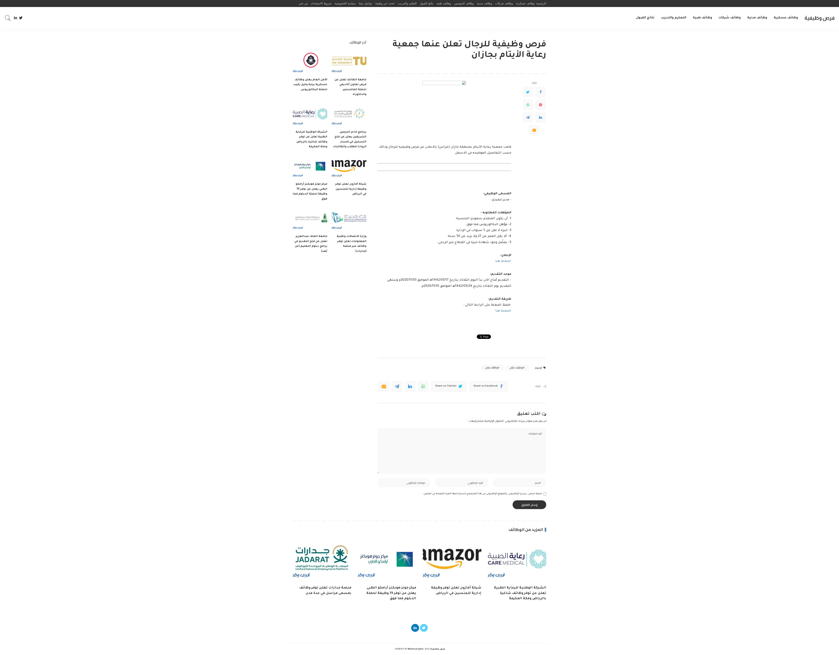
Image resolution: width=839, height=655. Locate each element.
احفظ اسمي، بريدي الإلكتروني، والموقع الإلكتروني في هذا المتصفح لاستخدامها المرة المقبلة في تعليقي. (482, 493)
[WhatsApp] (528, 105)
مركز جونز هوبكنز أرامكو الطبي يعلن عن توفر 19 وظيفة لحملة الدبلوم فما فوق (391, 593)
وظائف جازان (491, 367)
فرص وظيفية (819, 18)
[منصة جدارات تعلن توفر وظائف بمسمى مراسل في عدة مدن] (322, 560)
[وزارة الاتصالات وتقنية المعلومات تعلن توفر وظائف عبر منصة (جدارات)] (349, 219)
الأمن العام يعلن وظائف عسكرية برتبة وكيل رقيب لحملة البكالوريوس (310, 84)
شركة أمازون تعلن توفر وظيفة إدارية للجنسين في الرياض (350, 189)
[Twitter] (21, 18)
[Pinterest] (540, 105)
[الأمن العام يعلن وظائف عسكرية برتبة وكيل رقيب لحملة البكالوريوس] (310, 62)
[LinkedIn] (15, 18)
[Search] (7, 18)
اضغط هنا (503, 261)
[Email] (534, 130)
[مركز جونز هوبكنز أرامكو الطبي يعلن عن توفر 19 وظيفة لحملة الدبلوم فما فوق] (310, 167)
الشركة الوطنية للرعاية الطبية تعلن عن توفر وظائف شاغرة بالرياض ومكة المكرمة (520, 593)
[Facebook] (540, 92)
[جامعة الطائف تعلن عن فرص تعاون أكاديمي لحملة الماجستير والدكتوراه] (349, 62)
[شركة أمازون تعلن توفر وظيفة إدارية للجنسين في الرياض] (349, 167)
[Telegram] (528, 117)
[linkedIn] (410, 386)
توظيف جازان (516, 367)
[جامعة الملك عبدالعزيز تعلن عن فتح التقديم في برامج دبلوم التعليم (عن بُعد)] (310, 219)
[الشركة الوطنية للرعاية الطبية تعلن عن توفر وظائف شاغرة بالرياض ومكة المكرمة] (310, 115)
